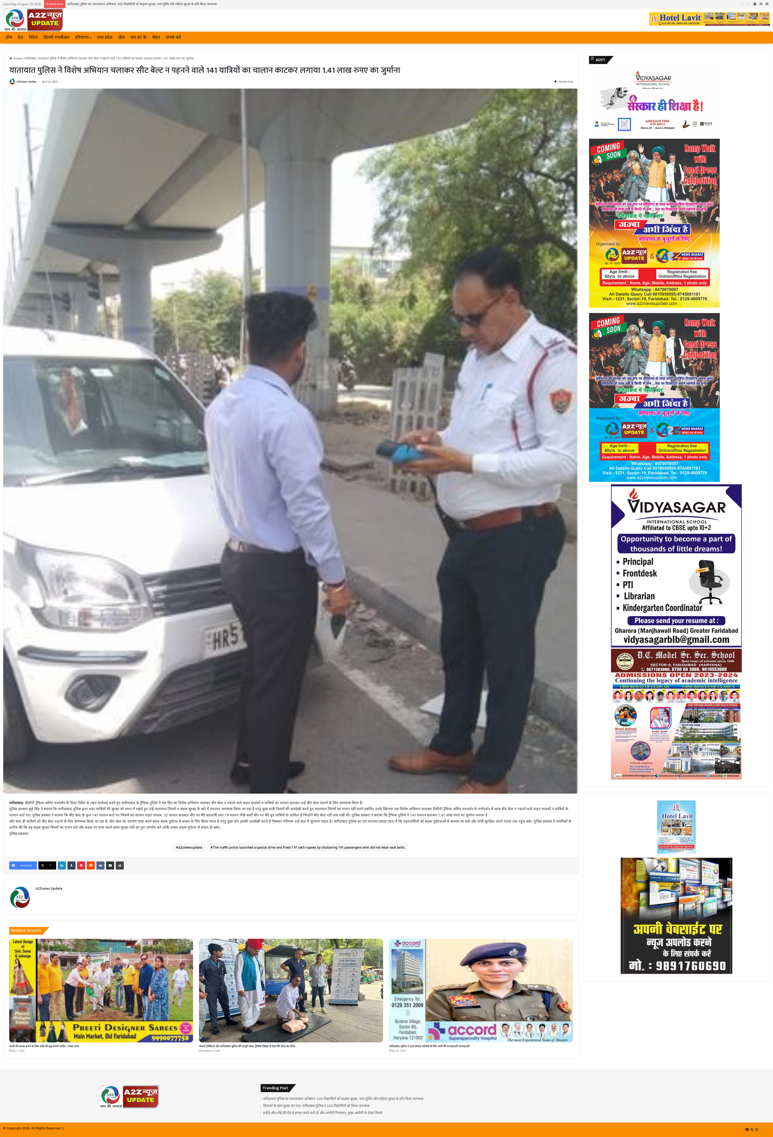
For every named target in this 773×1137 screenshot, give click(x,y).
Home (17, 58)
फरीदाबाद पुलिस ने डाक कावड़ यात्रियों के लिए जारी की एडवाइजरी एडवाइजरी (429, 1046)
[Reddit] (91, 865)
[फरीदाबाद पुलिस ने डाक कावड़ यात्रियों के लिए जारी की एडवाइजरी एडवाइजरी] (481, 990)
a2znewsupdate (190, 847)
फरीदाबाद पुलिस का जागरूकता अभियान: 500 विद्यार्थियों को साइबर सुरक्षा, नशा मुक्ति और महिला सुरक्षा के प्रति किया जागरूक (343, 1098)
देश (20, 37)
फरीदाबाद (30, 58)
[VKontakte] (100, 865)
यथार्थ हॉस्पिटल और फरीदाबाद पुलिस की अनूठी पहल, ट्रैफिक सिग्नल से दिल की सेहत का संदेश (247, 1046)
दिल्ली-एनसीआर (56, 37)
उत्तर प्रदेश (105, 37)
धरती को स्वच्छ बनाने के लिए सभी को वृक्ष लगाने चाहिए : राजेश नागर (44, 1046)
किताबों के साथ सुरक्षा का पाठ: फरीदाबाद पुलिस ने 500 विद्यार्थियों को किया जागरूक (316, 1105)
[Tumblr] (71, 865)
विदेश (33, 37)
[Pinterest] (81, 865)
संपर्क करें (173, 37)
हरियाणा (82, 37)
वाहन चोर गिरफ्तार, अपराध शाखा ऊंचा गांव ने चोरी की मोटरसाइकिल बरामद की (114, 4)
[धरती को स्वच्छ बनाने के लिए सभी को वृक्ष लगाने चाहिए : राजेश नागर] (101, 990)
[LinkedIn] (62, 865)
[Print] (120, 865)
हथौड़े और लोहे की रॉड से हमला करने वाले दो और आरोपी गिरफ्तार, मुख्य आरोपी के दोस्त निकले (322, 1112)
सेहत (156, 37)
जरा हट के (138, 37)
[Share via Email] (110, 865)
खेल (121, 37)
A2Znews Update (26, 81)
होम (9, 37)
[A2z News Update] (33, 19)
